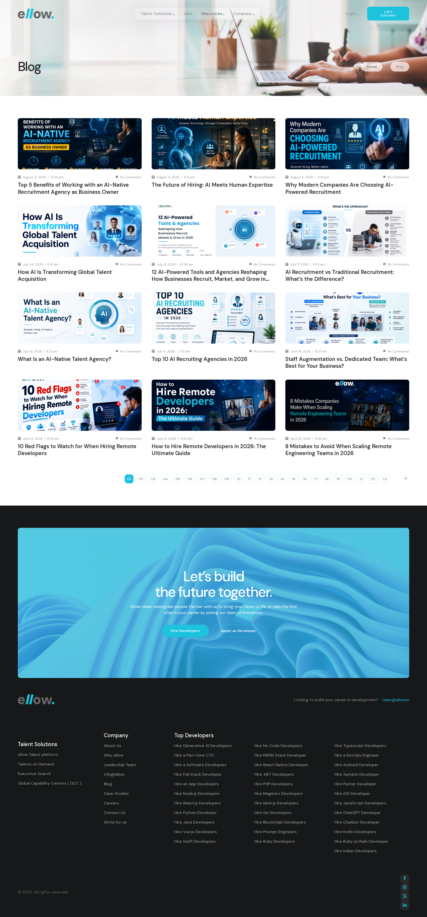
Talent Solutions (156, 13)
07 (202, 479)
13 (271, 479)
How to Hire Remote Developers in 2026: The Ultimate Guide (209, 450)
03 (153, 479)
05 (177, 479)
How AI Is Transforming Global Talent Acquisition (65, 275)
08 (214, 479)
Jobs (188, 13)
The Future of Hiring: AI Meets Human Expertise (212, 184)
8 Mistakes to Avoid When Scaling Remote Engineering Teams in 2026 (338, 450)
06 (190, 479)
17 (316, 479)
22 (373, 479)
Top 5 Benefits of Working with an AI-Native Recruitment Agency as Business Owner (73, 188)
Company (242, 13)
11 (249, 479)
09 (226, 479)
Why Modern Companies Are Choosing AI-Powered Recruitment (339, 188)
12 (260, 479)
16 (304, 479)
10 (238, 479)
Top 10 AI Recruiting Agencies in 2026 (199, 359)
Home (372, 67)
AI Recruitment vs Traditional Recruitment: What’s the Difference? (339, 275)
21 (361, 479)
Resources (211, 13)
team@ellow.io (395, 699)
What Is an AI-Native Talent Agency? (64, 359)
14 (282, 479)
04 (165, 479)
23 (385, 479)
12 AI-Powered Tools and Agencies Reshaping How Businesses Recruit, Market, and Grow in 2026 (209, 275)
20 (349, 479)
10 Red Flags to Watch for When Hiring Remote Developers (77, 450)
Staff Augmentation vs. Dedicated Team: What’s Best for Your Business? (346, 362)
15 (293, 479)
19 (338, 479)
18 (327, 479)
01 (129, 479)
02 (141, 479)
